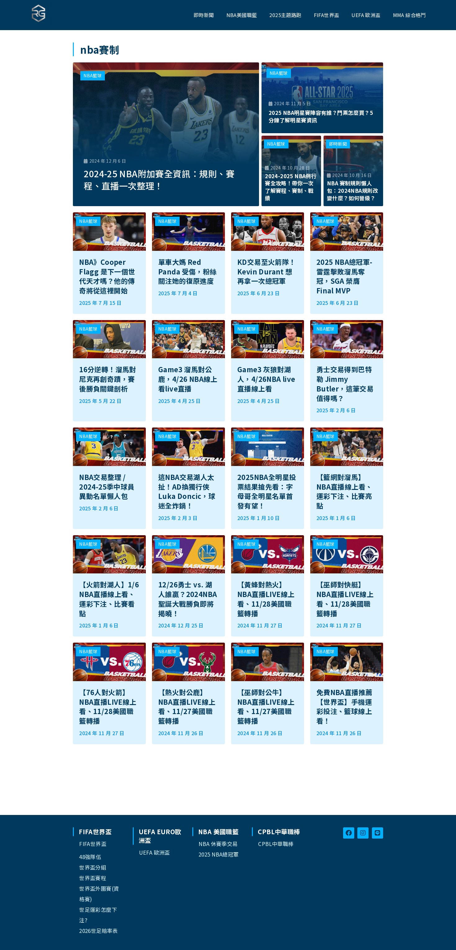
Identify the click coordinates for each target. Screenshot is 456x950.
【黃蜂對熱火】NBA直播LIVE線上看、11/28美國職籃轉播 (265, 598)
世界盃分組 (92, 867)
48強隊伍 (90, 857)
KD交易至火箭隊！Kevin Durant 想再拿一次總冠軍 (266, 271)
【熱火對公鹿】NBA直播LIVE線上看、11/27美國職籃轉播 (186, 706)
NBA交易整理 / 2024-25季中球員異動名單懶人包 (106, 486)
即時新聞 (338, 144)
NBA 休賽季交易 (218, 844)
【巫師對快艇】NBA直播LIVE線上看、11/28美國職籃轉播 (344, 598)
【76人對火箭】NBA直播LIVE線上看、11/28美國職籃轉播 (107, 706)
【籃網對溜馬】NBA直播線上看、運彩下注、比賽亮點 (344, 491)
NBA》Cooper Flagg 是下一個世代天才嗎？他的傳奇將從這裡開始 (107, 276)
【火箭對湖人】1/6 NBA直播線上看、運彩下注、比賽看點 (109, 598)
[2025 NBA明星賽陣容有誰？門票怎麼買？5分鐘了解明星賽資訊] (322, 97)
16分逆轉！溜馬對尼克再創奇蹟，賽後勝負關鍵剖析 (107, 378)
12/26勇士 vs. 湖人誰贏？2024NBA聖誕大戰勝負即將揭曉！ (187, 598)
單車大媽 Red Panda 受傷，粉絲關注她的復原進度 (187, 271)
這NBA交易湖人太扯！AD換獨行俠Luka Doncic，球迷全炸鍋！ (186, 491)
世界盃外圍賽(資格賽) (99, 893)
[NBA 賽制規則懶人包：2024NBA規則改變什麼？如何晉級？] (353, 171)
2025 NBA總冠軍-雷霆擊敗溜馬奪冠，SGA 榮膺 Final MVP (344, 276)
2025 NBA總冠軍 (219, 854)
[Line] (377, 833)
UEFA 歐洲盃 (154, 852)
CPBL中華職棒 (275, 844)
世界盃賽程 (92, 878)
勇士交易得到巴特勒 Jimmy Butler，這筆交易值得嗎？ (344, 383)
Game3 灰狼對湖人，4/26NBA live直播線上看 (266, 378)
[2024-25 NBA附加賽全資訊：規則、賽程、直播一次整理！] (166, 134)
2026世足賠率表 (98, 930)
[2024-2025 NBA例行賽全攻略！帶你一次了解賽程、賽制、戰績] (291, 171)
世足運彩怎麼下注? (98, 915)
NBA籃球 (92, 75)
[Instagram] (363, 833)
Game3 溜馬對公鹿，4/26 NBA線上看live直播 (187, 378)
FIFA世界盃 (92, 844)
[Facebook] (348, 833)
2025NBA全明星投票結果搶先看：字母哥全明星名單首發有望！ (266, 491)
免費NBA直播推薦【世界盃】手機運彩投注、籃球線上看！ (344, 706)
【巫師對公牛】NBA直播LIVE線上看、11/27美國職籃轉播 (265, 706)
